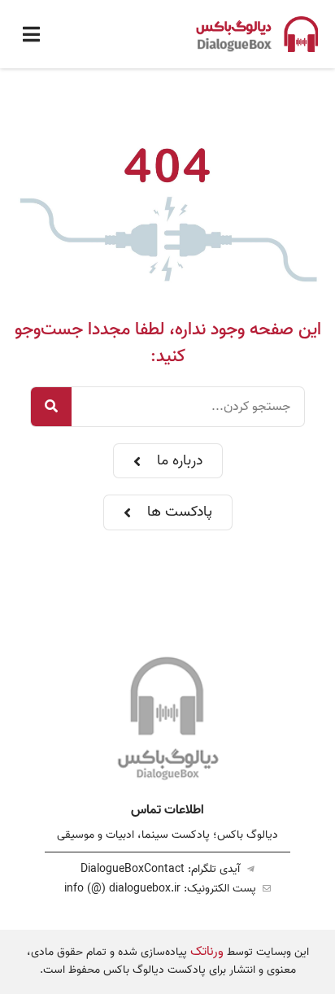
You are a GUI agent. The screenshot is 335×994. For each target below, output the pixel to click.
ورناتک (207, 951)
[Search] (51, 406)
